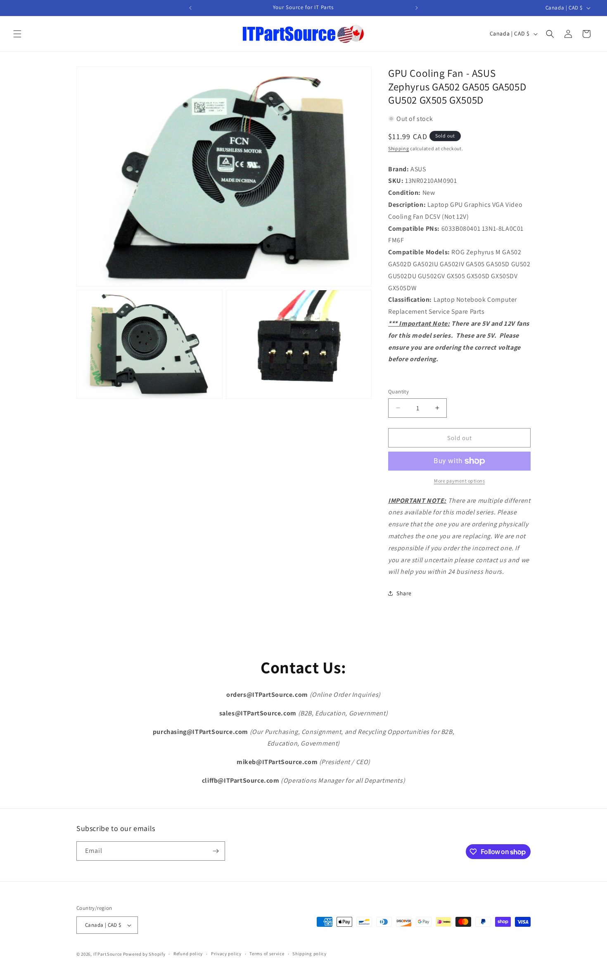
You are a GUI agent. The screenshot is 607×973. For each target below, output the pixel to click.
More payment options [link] (459, 481)
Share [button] (404, 593)
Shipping (398, 148)
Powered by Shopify (144, 954)
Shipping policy (309, 953)
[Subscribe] (215, 851)
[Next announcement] (417, 8)
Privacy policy (226, 953)
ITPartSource (107, 954)
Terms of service (266, 953)
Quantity (398, 391)
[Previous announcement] (190, 8)
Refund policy (188, 953)
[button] (17, 34)
